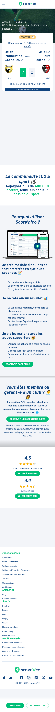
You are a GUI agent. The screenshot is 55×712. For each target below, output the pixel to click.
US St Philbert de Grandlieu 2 (14, 56)
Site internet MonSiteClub (13, 574)
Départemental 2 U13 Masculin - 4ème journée (27, 45)
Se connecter (37, 705)
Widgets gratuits (9, 566)
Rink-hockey (7, 631)
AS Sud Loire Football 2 (42, 56)
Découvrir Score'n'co (18, 364)
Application (7, 557)
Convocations (8, 583)
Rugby (5, 618)
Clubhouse (7, 587)
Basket (5, 610)
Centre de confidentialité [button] (13, 655)
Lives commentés (10, 562)
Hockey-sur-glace (10, 627)
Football (19, 22)
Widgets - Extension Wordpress (16, 570)
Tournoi (5, 579)
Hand (4, 614)
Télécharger (29, 473)
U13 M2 (9, 78)
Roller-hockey (8, 635)
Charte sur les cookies (12, 651)
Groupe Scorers (9, 599)
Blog (4, 594)
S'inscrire (15, 705)
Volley (4, 623)
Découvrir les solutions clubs (27, 419)
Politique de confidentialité (14, 647)
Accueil (6, 22)
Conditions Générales (12, 643)
